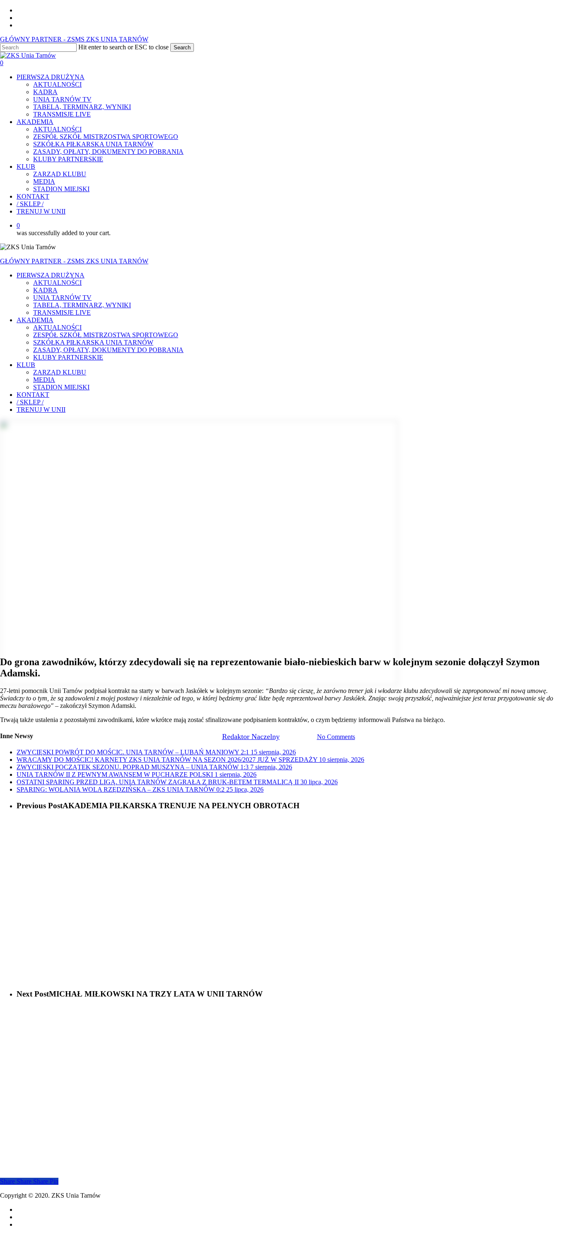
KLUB (26, 364)
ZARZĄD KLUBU (59, 372)
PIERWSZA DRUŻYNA (51, 275)
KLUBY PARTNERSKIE (68, 357)
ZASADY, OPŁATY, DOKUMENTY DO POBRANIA (108, 349)
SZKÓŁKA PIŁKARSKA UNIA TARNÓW (93, 342)
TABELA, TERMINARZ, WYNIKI (82, 305)
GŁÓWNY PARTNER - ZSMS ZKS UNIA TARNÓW (74, 39)
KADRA (45, 290)
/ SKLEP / (30, 402)
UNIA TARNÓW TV (62, 297)
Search (182, 47)
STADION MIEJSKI (61, 387)
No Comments (336, 736)
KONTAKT (33, 394)
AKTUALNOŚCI (57, 282)
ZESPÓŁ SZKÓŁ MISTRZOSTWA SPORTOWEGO (105, 334)
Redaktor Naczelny (251, 736)
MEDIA (44, 379)
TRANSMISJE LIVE (62, 312)
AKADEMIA (35, 319)
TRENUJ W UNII (41, 409)
